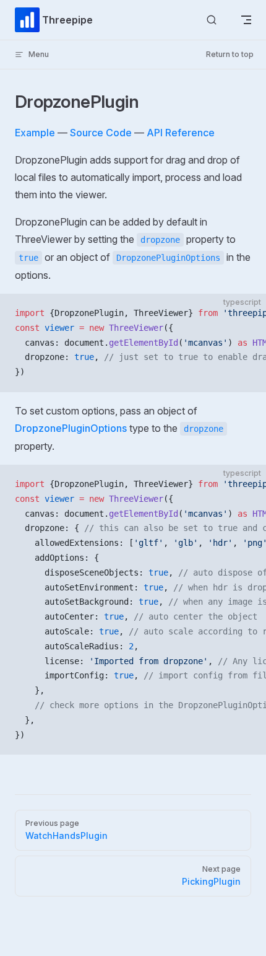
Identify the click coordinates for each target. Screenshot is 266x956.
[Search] (211, 20)
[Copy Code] (246, 313)
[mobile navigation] (246, 20)
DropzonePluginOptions (71, 428)
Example (35, 132)
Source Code (101, 132)
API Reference (181, 132)
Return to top (230, 54)
